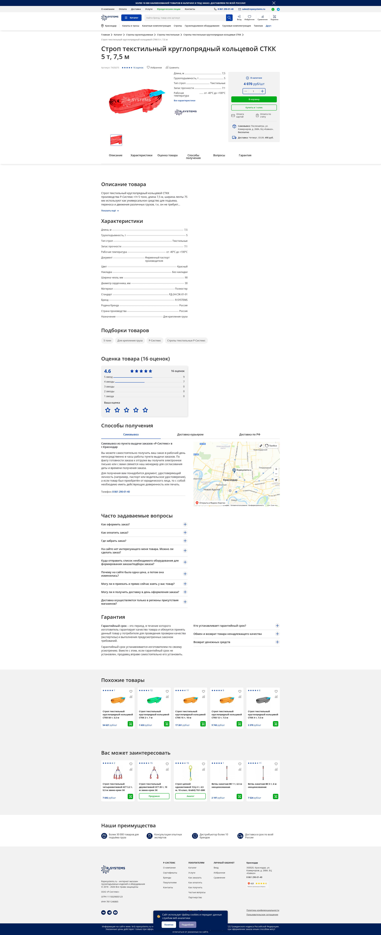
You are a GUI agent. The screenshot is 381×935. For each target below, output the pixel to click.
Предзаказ (154, 796)
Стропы (178, 25)
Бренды (167, 877)
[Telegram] (109, 912)
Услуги (149, 9)
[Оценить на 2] (117, 410)
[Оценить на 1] (107, 410)
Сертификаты (170, 872)
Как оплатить (195, 882)
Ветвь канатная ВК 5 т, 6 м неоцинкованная (262, 785)
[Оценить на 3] (126, 410)
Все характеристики (184, 100)
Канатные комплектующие (156, 25)
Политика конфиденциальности (262, 910)
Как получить (195, 887)
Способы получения (193, 156)
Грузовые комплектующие (236, 25)
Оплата (123, 9)
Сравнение (219, 877)
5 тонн (107, 340)
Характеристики (141, 155)
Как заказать (195, 877)
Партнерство (195, 897)
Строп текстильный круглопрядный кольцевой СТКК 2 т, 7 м (154, 714)
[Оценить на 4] (135, 410)
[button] (254, 99)
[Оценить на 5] (145, 410)
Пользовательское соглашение (262, 914)
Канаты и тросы (130, 25)
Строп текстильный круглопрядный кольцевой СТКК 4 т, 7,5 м (263, 714)
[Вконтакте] (103, 912)
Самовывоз (131, 434)
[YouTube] (115, 912)
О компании (107, 9)
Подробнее (188, 924)
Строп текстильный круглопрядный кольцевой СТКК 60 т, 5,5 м (118, 714)
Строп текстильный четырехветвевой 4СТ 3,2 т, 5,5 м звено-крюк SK (118, 787)
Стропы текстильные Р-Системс (186, 340)
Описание (115, 155)
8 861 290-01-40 (121, 491)
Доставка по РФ (249, 434)
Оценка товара (167, 155)
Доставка (136, 9)
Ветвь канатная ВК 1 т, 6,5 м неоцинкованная (227, 785)
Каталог (192, 867)
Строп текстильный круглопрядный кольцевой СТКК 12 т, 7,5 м (227, 714)
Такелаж (258, 25)
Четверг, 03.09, (256, 137)
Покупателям (170, 882)
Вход (216, 867)
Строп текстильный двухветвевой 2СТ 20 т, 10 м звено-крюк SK (153, 787)
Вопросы (219, 155)
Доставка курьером (190, 434)
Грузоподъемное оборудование (202, 25)
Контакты (190, 9)
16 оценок (138, 67)
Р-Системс (155, 340)
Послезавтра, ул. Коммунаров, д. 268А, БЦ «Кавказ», (256, 129)
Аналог (190, 796)
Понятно (168, 924)
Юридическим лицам (168, 9)
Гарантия (245, 155)
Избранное (219, 872)
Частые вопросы (197, 892)
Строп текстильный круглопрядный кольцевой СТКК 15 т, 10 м (190, 714)
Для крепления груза (130, 340)
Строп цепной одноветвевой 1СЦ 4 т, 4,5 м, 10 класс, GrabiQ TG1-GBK (190, 787)
